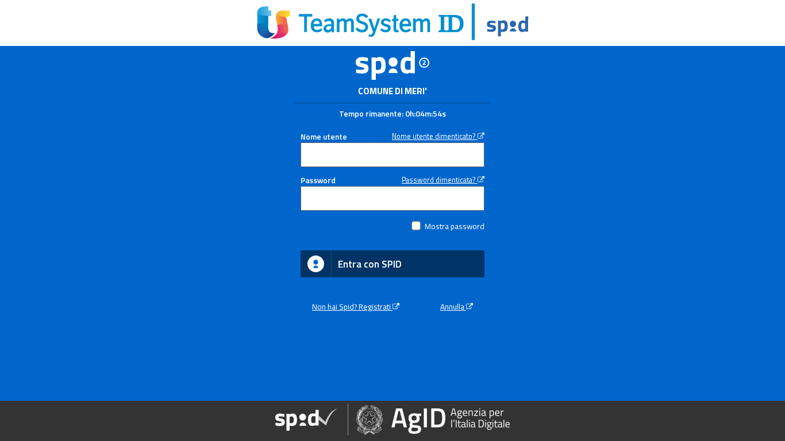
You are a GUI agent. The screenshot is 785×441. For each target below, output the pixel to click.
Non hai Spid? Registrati (352, 306)
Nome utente (324, 136)
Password (318, 180)
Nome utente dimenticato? (435, 136)
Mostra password (454, 226)
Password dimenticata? (440, 180)
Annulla (453, 306)
